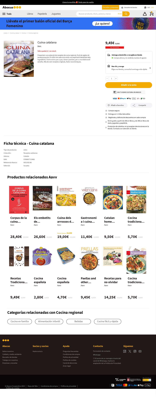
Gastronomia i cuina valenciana (89, 222)
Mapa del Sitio (33, 386)
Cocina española (40, 280)
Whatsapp (96, 355)
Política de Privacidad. (113, 363)
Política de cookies (69, 360)
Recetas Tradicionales (18, 282)
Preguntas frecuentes (70, 351)
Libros (30, 14)
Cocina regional (33, 33)
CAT (148, 7)
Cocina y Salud (14, 33)
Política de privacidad (70, 357)
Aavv (39, 46)
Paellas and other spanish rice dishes (89, 284)
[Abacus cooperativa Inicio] (12, 8)
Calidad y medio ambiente (11, 354)
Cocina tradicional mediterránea (136, 223)
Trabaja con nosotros (10, 360)
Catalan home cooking (109, 222)
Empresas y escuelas (9, 363)
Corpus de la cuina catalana (18, 222)
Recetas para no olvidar (112, 280)
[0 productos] (152, 15)
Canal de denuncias (70, 363)
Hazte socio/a (37, 351)
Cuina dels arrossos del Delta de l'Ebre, (65, 223)
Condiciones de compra (71, 354)
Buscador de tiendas (9, 357)
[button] (145, 14)
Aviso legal (67, 366)
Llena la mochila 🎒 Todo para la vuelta (78, 2)
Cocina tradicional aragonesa (135, 282)
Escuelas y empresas (110, 7)
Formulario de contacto (101, 351)
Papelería (42, 14)
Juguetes (56, 14)
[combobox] (93, 13)
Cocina (24, 33)
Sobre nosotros (8, 351)
